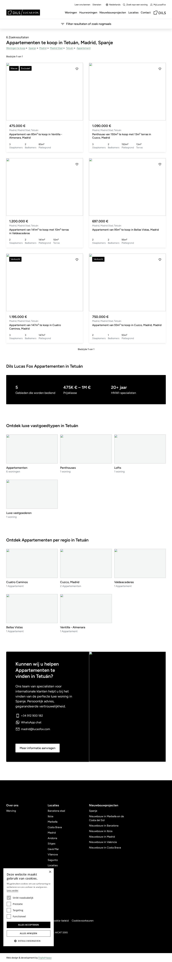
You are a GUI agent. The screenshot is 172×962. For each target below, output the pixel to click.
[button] (77, 91)
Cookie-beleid (60, 920)
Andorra (52, 838)
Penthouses (68, 467)
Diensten (97, 4)
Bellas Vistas (14, 627)
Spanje (32, 48)
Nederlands (114, 4)
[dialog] (28, 907)
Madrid (43, 48)
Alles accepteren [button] (28, 924)
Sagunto (53, 860)
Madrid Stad (56, 48)
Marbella (52, 821)
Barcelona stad (56, 810)
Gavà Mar (53, 849)
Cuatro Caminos (17, 582)
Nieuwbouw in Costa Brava (105, 847)
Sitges (51, 843)
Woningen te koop (15, 48)
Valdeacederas (124, 582)
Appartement (84, 48)
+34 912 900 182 (32, 715)
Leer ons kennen (82, 4)
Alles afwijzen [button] (28, 933)
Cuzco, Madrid (69, 582)
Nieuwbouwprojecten (112, 12)
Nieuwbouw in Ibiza (100, 831)
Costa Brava (55, 827)
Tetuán (69, 48)
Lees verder (12, 890)
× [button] (50, 872)
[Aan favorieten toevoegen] (77, 69)
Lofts (117, 467)
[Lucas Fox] (23, 12)
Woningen (71, 12)
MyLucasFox (160, 4)
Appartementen (16, 467)
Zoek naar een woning (137, 4)
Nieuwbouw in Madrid (102, 836)
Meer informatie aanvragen (37, 748)
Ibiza (50, 816)
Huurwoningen (88, 12)
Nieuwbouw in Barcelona (103, 825)
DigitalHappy (45, 957)
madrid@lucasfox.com (35, 729)
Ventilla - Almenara (72, 627)
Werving (11, 810)
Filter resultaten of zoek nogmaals (88, 24)
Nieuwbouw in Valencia (103, 842)
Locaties (133, 12)
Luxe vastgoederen (19, 513)
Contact (146, 12)
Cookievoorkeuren (83, 920)
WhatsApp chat (31, 722)
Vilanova (53, 854)
